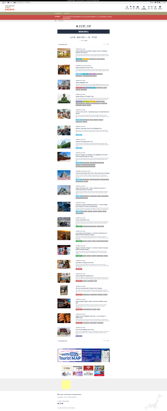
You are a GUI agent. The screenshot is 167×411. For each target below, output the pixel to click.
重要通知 (5, 2)
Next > (108, 44)
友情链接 (63, 401)
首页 (55, 20)
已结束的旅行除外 (62, 44)
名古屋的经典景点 (58, 13)
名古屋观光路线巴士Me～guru (20, 2)
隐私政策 (67, 401)
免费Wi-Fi (28, 2)
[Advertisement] (66, 384)
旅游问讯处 (10, 2)
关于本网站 (59, 401)
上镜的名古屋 (67, 13)
